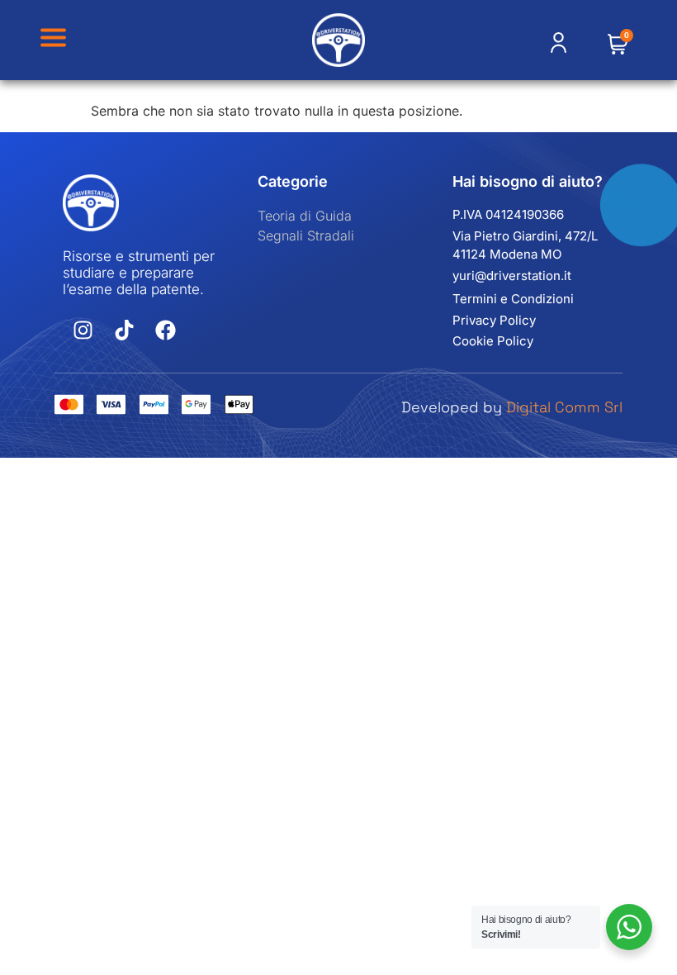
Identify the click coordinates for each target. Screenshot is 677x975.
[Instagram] (83, 330)
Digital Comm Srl (564, 406)
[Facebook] (166, 330)
